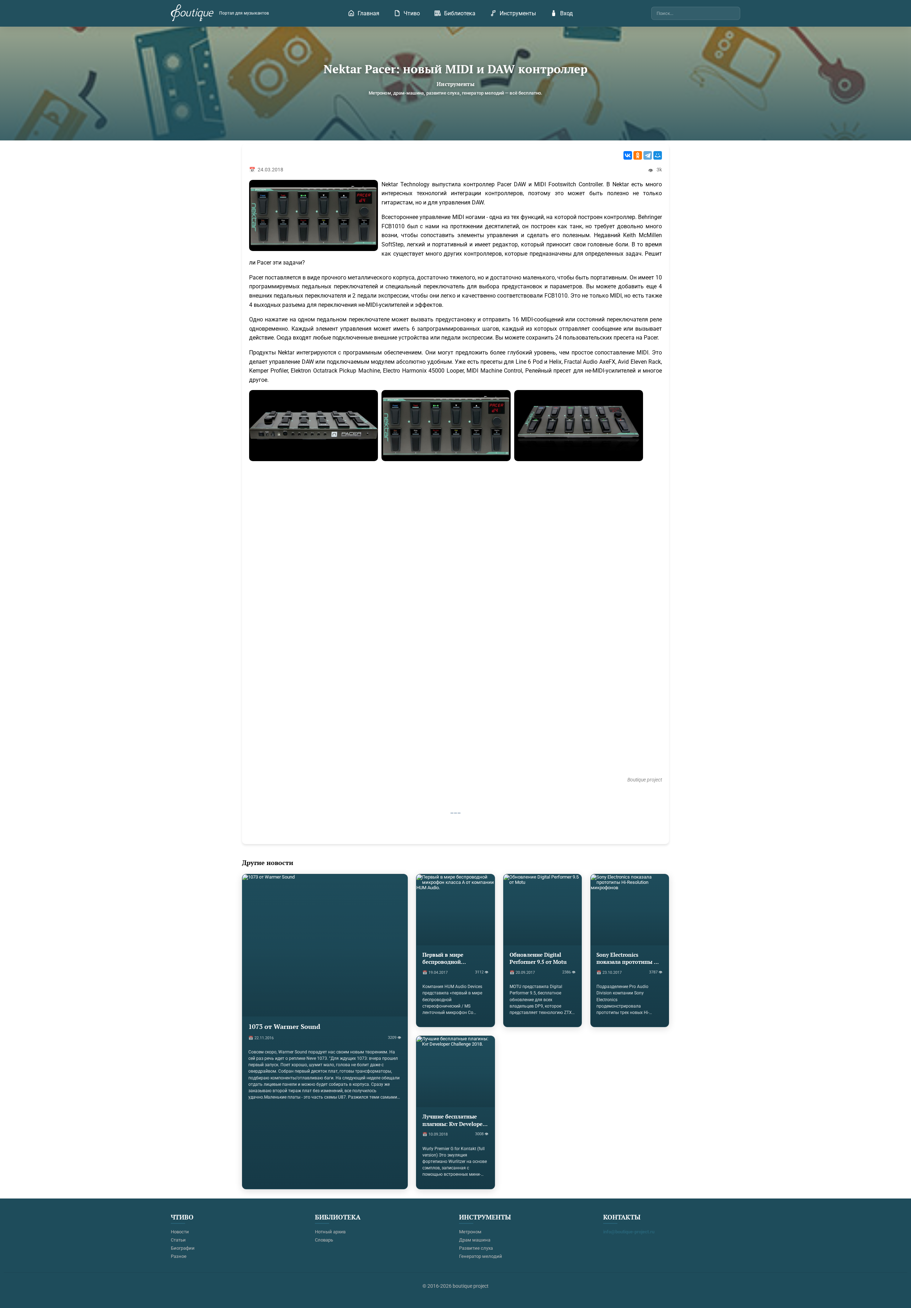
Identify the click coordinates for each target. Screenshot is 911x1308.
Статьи (178, 1240)
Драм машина (474, 1240)
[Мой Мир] (657, 155)
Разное (178, 1256)
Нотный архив (330, 1231)
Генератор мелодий (480, 1256)
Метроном (470, 1231)
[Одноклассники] (637, 155)
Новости (180, 1231)
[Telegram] (647, 155)
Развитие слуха (476, 1248)
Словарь (324, 1240)
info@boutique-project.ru (628, 1231)
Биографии (183, 1248)
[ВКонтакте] (627, 155)
